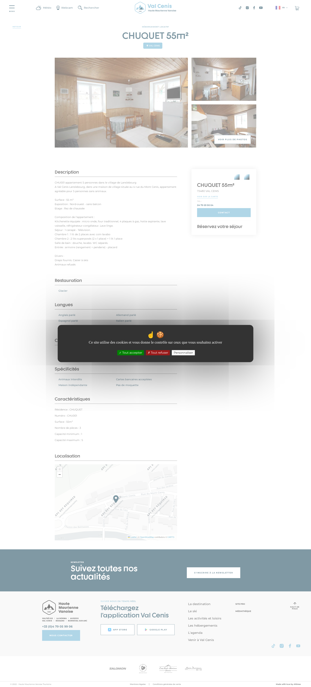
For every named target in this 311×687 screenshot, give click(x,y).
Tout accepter (131, 352)
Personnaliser (183, 352)
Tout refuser (159, 352)
